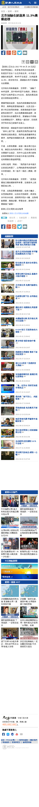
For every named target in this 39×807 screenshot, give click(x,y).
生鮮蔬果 (23, 218)
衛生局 (12, 218)
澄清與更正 (16, 742)
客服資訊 (5, 742)
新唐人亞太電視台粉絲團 (18, 213)
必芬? (19, 221)
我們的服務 (23, 740)
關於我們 (33, 740)
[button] (19, 37)
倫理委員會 (27, 742)
